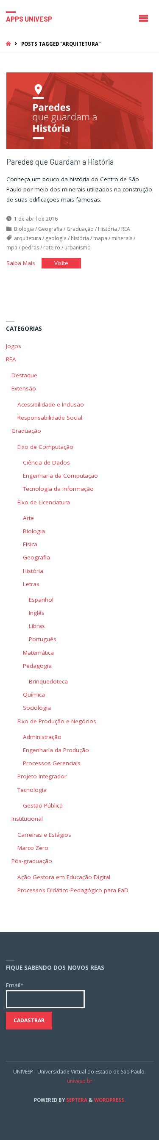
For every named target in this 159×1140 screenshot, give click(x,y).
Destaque (24, 375)
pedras (30, 247)
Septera (76, 1100)
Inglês (37, 613)
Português (42, 639)
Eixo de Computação (45, 447)
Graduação (80, 228)
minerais (122, 238)
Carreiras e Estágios (44, 834)
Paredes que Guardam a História (60, 161)
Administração (42, 737)
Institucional (27, 818)
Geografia (50, 228)
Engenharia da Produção (56, 750)
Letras (31, 584)
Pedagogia (37, 666)
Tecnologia (32, 790)
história (80, 238)
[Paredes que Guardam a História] (79, 110)
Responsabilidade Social (49, 417)
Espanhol (41, 599)
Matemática (38, 652)
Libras (37, 626)
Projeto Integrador (42, 776)
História (107, 228)
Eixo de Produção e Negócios (56, 721)
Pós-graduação (31, 861)
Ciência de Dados (46, 462)
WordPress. (110, 1100)
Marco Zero (32, 848)
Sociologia (37, 707)
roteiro (51, 247)
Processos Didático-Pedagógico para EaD (72, 890)
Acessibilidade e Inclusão (50, 404)
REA (125, 228)
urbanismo (77, 247)
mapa (100, 238)
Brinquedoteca (48, 681)
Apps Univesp (29, 18)
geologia (56, 238)
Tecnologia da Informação (58, 489)
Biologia (24, 228)
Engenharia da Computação (60, 475)
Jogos (13, 346)
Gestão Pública (43, 805)
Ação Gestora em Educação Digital (63, 877)
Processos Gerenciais (52, 763)
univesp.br (79, 1081)
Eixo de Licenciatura (43, 502)
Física (30, 544)
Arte (28, 518)
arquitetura (27, 238)
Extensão (23, 388)
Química (34, 694)
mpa (11, 247)
